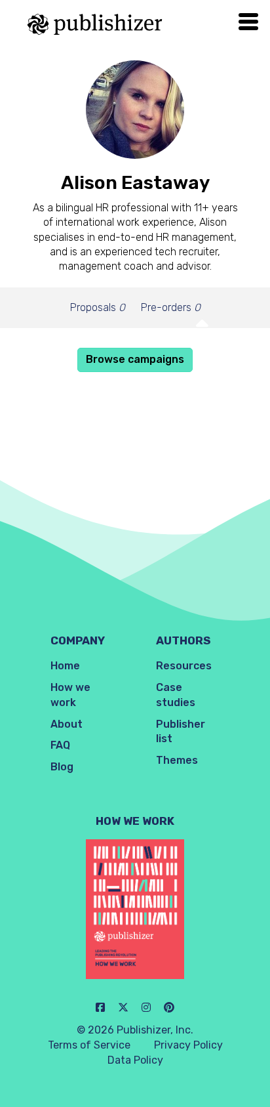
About (66, 724)
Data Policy (135, 1060)
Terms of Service (89, 1045)
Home (65, 665)
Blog (61, 767)
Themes (177, 760)
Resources (184, 665)
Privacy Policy (188, 1045)
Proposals (97, 307)
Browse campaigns (135, 359)
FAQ (60, 745)
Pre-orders (171, 307)
